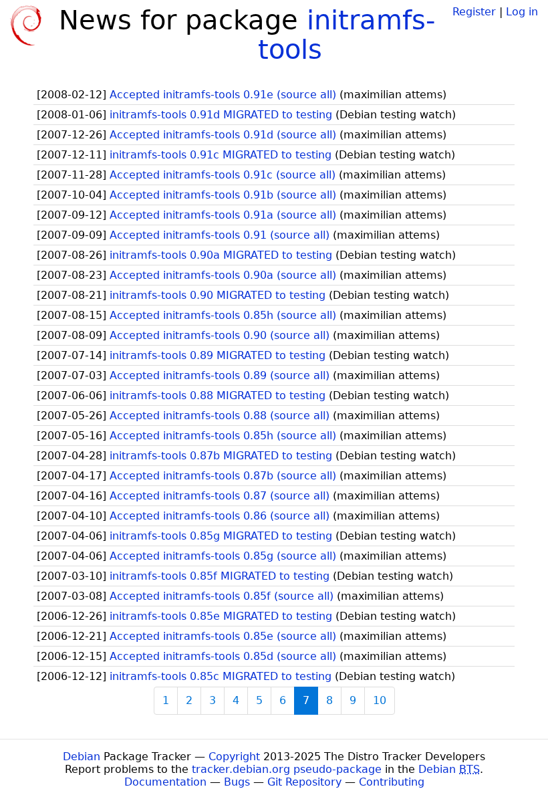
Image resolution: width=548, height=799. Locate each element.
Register (474, 11)
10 (379, 700)
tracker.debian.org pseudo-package (287, 769)
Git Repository (304, 782)
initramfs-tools (347, 35)
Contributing (391, 782)
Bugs (237, 782)
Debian (81, 756)
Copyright (234, 756)
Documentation (165, 782)
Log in (522, 11)
